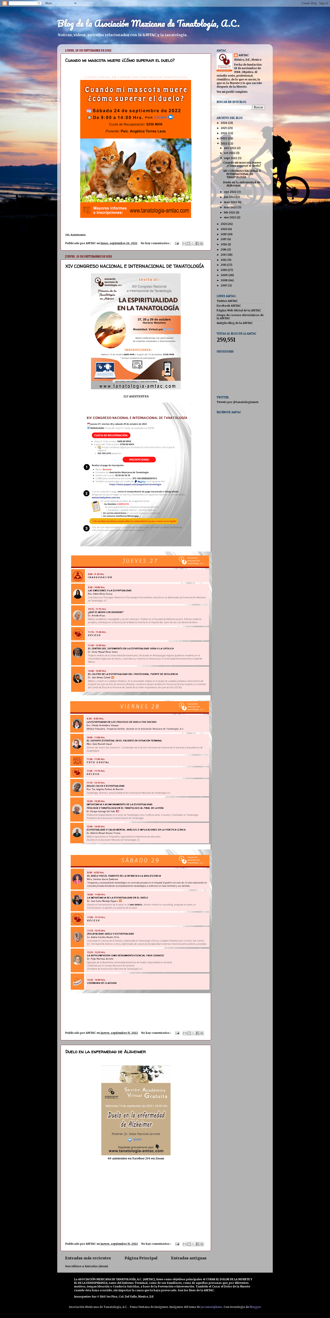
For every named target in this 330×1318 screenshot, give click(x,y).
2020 (224, 229)
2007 (224, 285)
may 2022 (231, 202)
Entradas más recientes (88, 1258)
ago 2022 (230, 191)
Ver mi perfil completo (232, 91)
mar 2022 (231, 207)
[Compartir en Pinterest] (201, 243)
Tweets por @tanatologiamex (237, 402)
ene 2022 (230, 217)
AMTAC (244, 55)
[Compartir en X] (193, 243)
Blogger (255, 1307)
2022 (224, 143)
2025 (224, 128)
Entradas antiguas (189, 1258)
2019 (224, 234)
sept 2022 (231, 158)
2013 (224, 254)
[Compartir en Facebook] (197, 243)
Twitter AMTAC (227, 301)
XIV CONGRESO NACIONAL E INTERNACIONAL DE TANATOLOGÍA (134, 266)
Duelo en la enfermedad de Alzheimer (105, 1051)
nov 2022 (230, 148)
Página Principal (141, 1258)
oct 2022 (230, 153)
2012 (224, 259)
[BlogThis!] (188, 243)
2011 (224, 264)
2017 (224, 239)
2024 (224, 133)
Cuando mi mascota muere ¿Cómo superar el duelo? (120, 60)
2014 (224, 249)
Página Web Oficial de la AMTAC (239, 310)
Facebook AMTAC (229, 305)
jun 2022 (230, 197)
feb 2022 (230, 212)
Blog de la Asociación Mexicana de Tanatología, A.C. (148, 23)
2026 (224, 122)
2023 (224, 138)
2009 (224, 275)
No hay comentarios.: (156, 243)
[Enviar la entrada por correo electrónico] (177, 243)
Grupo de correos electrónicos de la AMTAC (240, 316)
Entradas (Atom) (96, 1266)
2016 (224, 244)
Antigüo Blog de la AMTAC (235, 323)
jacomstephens (211, 1307)
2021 (224, 224)
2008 (224, 280)
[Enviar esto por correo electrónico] (184, 243)
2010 (224, 270)
